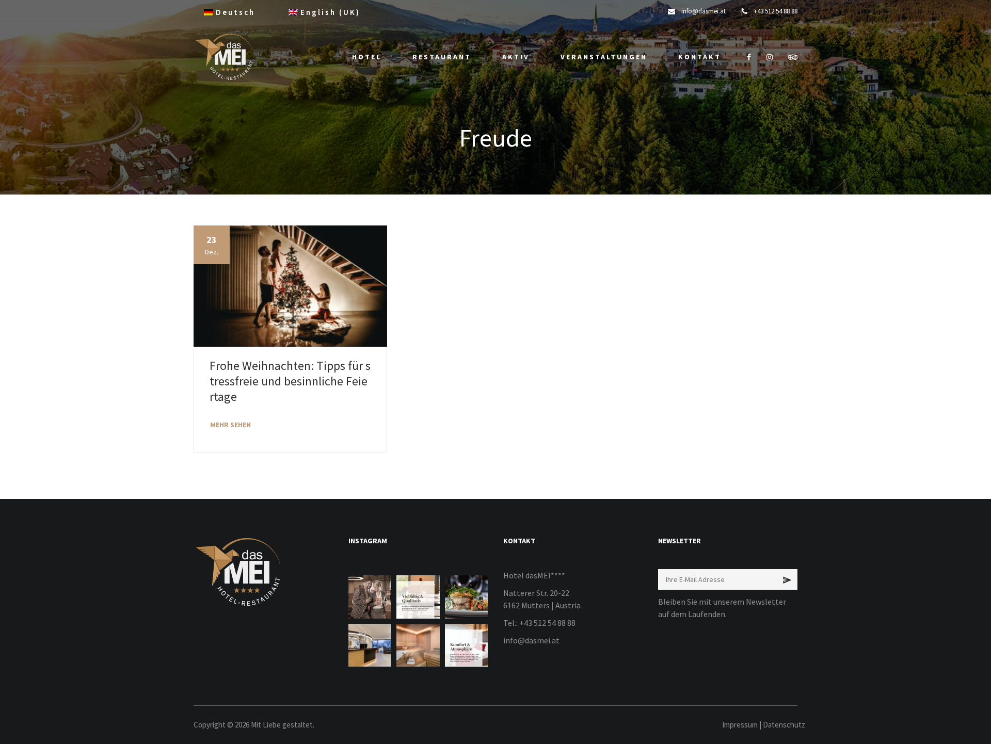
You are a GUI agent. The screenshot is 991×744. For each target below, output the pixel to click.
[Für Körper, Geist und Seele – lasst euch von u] (417, 645)
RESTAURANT (441, 56)
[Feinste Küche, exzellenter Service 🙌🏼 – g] (466, 596)
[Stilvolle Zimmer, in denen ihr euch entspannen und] (466, 645)
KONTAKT (699, 56)
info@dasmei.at (531, 640)
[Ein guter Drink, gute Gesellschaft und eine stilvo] (369, 596)
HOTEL (366, 56)
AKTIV (516, 56)
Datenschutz (784, 725)
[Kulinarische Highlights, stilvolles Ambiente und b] (417, 596)
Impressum (740, 725)
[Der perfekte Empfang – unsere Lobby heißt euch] (369, 645)
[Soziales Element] (749, 57)
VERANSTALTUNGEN (604, 56)
